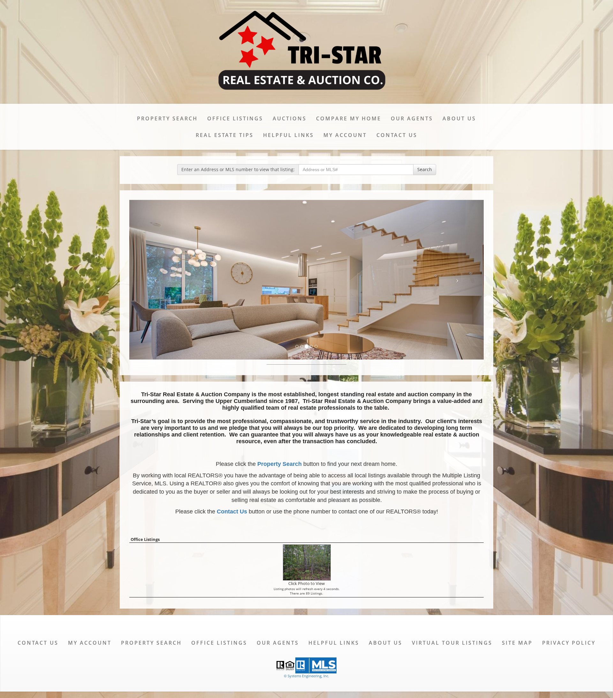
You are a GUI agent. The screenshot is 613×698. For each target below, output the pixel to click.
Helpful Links (288, 135)
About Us (459, 118)
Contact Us (396, 135)
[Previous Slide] (156, 280)
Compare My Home (348, 118)
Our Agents (412, 118)
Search (424, 169)
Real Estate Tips (225, 135)
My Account (345, 135)
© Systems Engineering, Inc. (306, 675)
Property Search (167, 118)
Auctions (289, 118)
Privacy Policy (568, 642)
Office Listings (235, 118)
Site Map (517, 642)
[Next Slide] (457, 280)
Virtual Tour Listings (452, 642)
